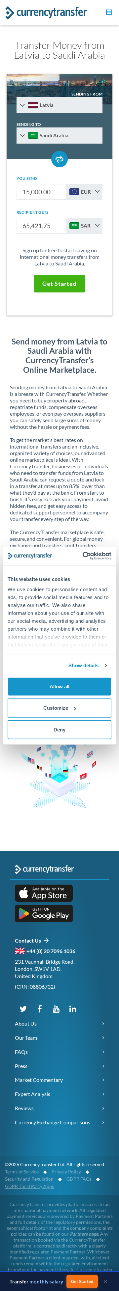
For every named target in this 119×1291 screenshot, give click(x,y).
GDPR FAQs (79, 1179)
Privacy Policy (66, 1171)
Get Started (82, 1281)
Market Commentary (39, 1080)
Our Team (26, 1037)
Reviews (24, 1108)
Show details (83, 665)
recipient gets (32, 212)
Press (21, 1066)
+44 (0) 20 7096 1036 (50, 951)
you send (27, 178)
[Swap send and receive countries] (59, 159)
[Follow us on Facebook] (39, 1008)
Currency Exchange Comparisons (52, 1122)
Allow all (59, 686)
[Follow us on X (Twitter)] (23, 1008)
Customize (55, 708)
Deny (59, 729)
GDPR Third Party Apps (29, 1186)
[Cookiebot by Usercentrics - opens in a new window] (84, 556)
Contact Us (29, 940)
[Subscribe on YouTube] (56, 1008)
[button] (108, 13)
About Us (26, 1023)
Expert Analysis (32, 1094)
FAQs (21, 1052)
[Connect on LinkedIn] (72, 1008)
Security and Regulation (29, 1179)
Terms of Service (22, 1171)
